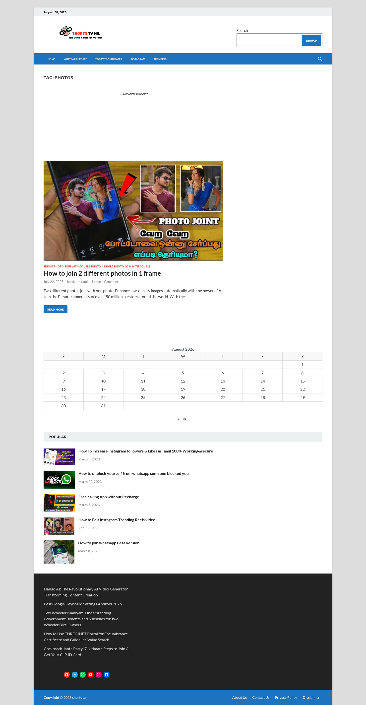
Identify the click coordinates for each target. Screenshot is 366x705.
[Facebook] (107, 675)
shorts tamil (79, 282)
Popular (57, 436)
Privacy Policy (286, 697)
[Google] (67, 675)
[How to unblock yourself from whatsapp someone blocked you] (59, 473)
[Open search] (320, 59)
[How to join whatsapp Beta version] (59, 543)
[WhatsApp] (83, 675)
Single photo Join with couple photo (72, 266)
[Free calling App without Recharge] (59, 497)
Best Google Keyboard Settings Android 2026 (83, 603)
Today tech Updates (108, 59)
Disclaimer (311, 697)
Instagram (137, 59)
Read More (54, 308)
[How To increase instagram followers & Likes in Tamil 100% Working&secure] (59, 451)
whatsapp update (75, 59)
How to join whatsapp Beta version (108, 542)
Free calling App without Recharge (108, 496)
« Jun (181, 418)
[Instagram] (99, 675)
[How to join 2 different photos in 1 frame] (135, 211)
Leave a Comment (105, 282)
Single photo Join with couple (127, 266)
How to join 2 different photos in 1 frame (102, 273)
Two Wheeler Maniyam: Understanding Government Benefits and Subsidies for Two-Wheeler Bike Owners (82, 618)
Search (242, 30)
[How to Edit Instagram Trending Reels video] (59, 520)
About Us (239, 697)
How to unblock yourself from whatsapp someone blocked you (133, 473)
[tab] (57, 437)
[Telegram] (75, 675)
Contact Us (260, 697)
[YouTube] (91, 675)
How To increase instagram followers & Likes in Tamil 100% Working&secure (145, 451)
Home (51, 59)
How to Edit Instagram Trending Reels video (116, 519)
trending (160, 59)
